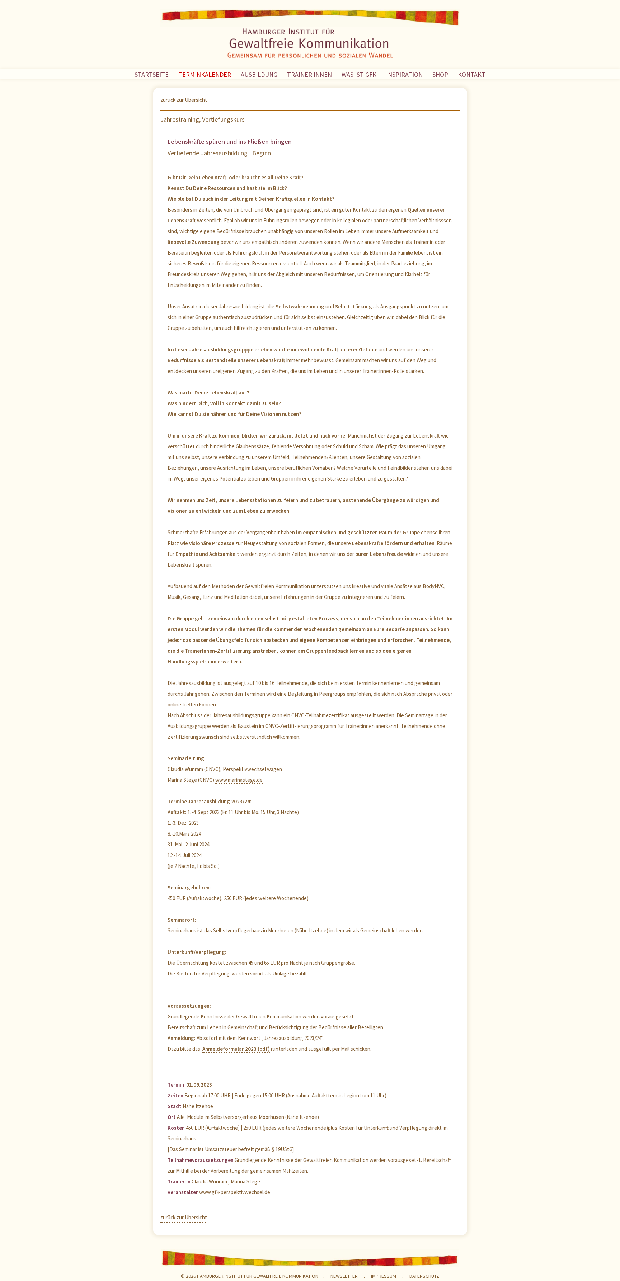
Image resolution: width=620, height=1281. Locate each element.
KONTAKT (471, 74)
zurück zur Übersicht (183, 99)
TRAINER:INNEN (309, 74)
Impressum (383, 1276)
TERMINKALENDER (204, 74)
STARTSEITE (152, 74)
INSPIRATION (404, 74)
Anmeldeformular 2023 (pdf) (236, 1048)
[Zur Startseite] (310, 44)
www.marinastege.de (239, 779)
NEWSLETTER (344, 1276)
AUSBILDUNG (259, 74)
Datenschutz (424, 1276)
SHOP (440, 74)
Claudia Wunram (209, 1181)
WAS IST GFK (359, 74)
